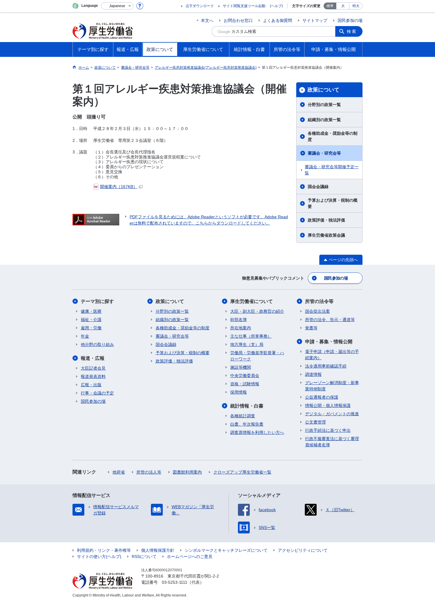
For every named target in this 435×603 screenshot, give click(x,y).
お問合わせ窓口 (238, 20)
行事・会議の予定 (97, 393)
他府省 (118, 472)
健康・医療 (91, 311)
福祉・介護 (91, 319)
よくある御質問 (277, 20)
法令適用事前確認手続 (326, 366)
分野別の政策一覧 (324, 104)
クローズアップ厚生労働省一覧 (242, 472)
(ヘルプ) (276, 6)
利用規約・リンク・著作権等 (104, 550)
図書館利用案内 (187, 472)
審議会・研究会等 (324, 153)
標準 (330, 6)
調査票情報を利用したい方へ (257, 432)
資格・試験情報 (244, 383)
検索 (352, 31)
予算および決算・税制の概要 (332, 203)
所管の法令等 (319, 301)
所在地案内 (240, 327)
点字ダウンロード (200, 6)
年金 (85, 336)
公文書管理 (315, 422)
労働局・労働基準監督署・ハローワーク (257, 355)
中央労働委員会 (244, 375)
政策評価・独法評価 (326, 220)
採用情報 (238, 392)
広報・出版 (91, 384)
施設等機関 (240, 367)
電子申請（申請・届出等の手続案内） (332, 354)
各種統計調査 (242, 415)
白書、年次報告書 (246, 424)
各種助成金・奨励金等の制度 (332, 136)
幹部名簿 (238, 319)
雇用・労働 (91, 327)
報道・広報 (92, 358)
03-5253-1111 (174, 582)
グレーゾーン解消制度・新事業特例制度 (332, 385)
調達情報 (313, 374)
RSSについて (144, 556)
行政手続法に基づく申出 (328, 430)
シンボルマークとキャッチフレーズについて (226, 550)
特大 (356, 6)
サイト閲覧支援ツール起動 (244, 6)
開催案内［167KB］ (118, 186)
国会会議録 (318, 186)
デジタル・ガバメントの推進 (332, 413)
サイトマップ (314, 20)
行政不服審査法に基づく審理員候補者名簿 (332, 441)
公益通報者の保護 (321, 397)
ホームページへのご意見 (189, 556)
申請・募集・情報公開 (328, 341)
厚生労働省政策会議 (326, 235)
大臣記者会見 (93, 368)
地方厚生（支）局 (246, 344)
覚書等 (311, 327)
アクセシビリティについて (303, 550)
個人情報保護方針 (157, 550)
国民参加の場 (350, 20)
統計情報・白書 (246, 405)
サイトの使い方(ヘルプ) (99, 556)
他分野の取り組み (97, 344)
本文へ (207, 20)
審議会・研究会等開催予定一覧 (332, 169)
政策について (323, 90)
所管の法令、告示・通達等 (330, 319)
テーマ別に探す (97, 301)
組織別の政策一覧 (324, 119)
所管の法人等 (148, 472)
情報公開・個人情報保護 (328, 405)
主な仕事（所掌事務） (251, 336)
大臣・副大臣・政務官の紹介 (257, 311)
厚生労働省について (251, 301)
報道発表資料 (93, 376)
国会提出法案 (317, 311)
